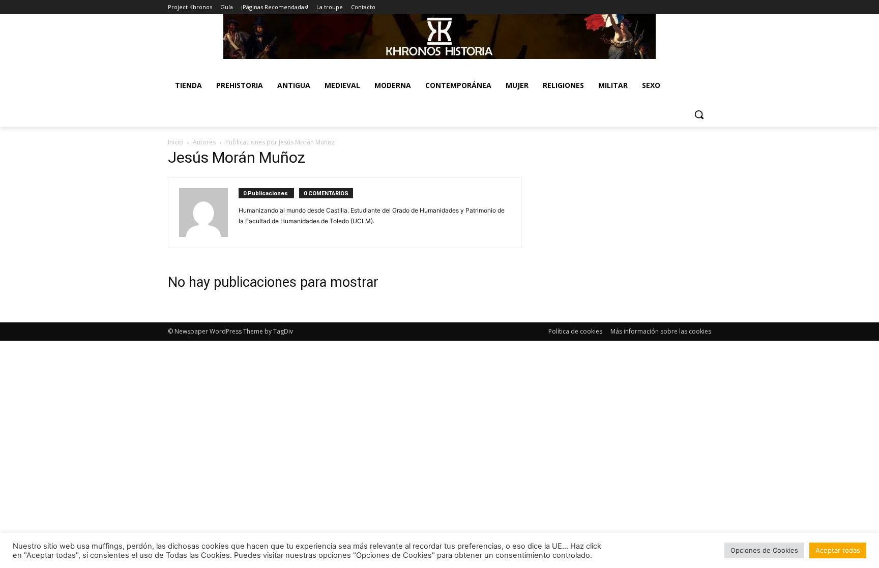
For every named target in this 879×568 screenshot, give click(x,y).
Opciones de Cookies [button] (764, 550)
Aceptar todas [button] (837, 550)
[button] (699, 114)
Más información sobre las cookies (660, 331)
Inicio (175, 142)
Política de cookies (575, 331)
